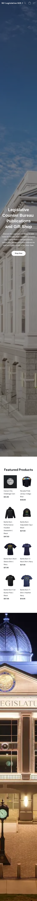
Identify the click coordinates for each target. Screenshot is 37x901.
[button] (14, 3)
